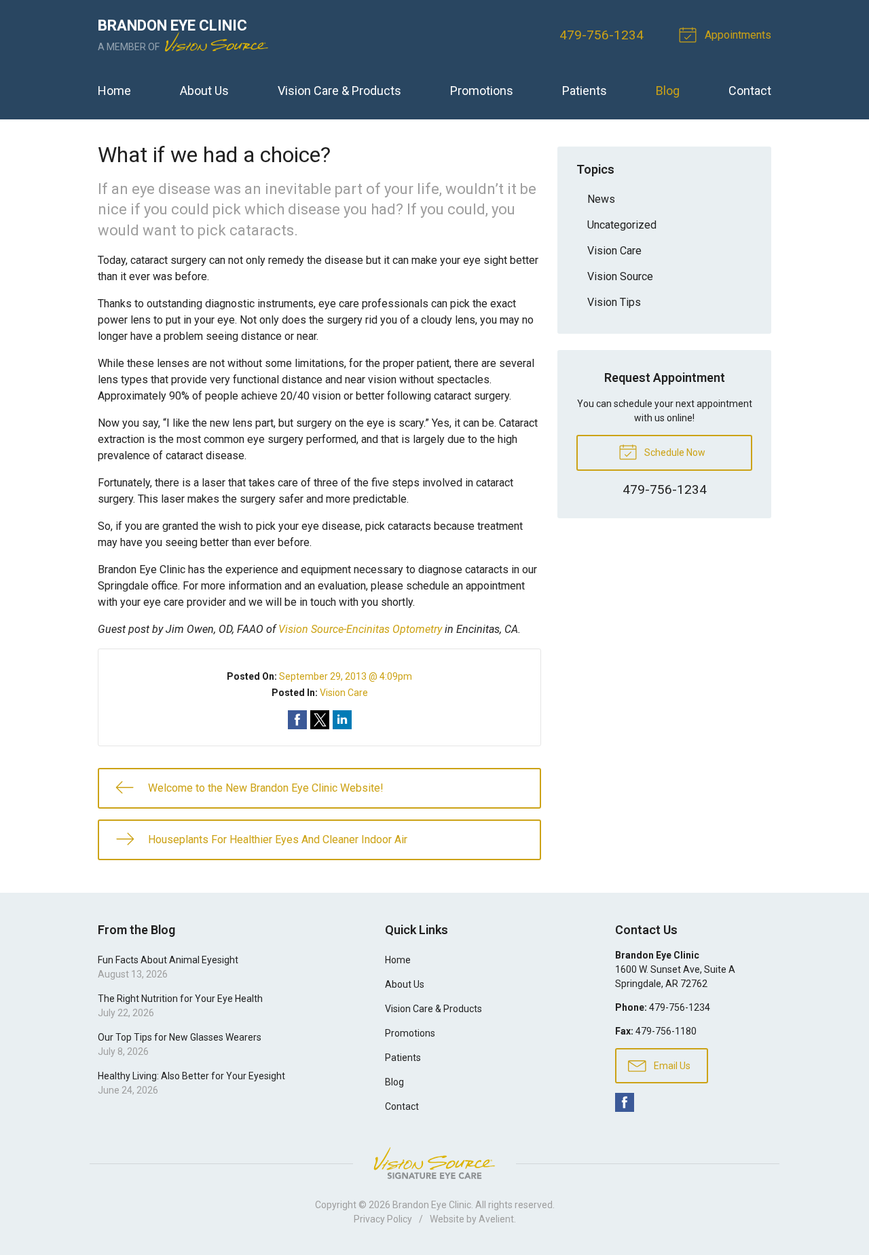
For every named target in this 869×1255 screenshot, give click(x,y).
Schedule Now (673, 452)
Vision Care (344, 692)
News (601, 199)
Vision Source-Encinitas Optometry (360, 629)
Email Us (671, 1065)
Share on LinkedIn (342, 719)
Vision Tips (614, 302)
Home (114, 90)
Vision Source (620, 276)
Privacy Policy (383, 1219)
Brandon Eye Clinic (431, 1204)
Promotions (481, 90)
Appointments (736, 34)
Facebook (624, 1102)
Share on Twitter (319, 719)
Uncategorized (622, 224)
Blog (668, 90)
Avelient (496, 1219)
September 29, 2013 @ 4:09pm (345, 676)
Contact (749, 90)
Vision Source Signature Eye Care (434, 1163)
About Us (204, 90)
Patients (584, 90)
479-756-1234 (601, 35)
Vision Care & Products (339, 90)
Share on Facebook (297, 719)
